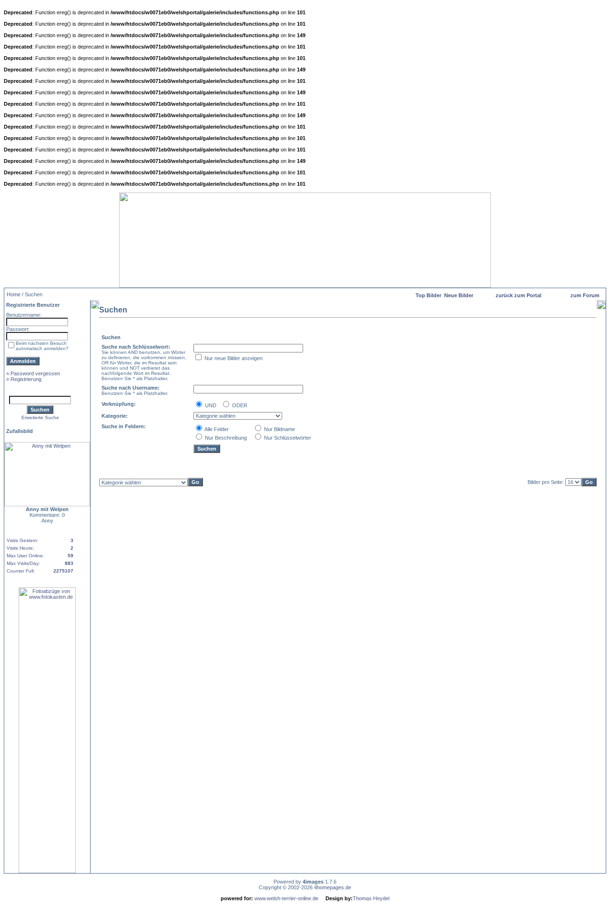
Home (13, 294)
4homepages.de (332, 887)
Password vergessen (35, 373)
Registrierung (25, 379)
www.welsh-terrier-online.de (285, 898)
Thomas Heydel (371, 898)
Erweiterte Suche (40, 417)
